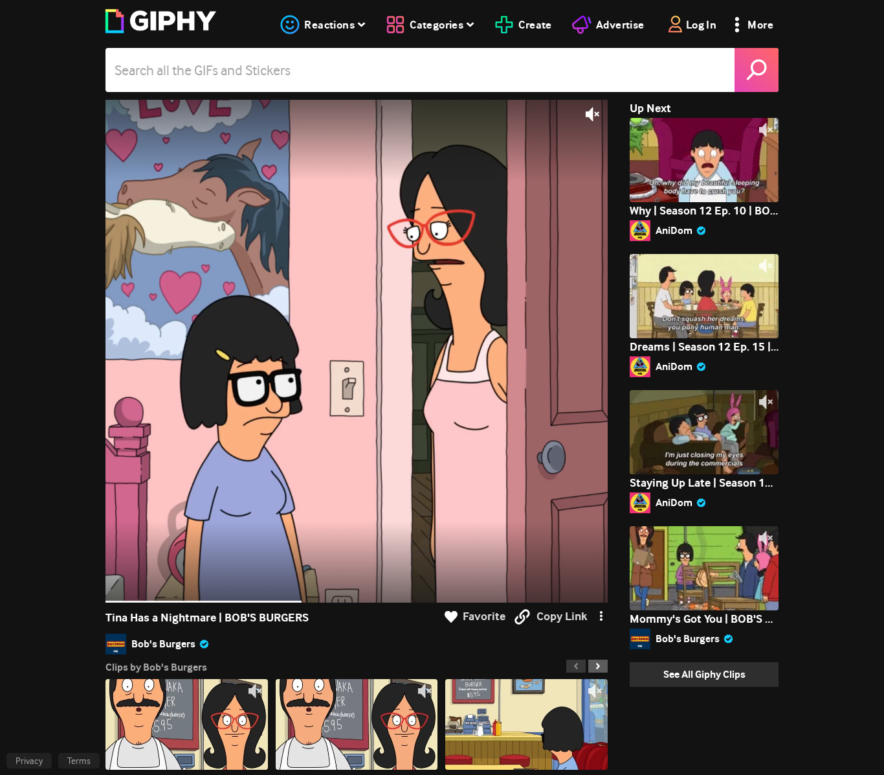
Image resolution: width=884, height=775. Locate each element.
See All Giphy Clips (704, 674)
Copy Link (561, 616)
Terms (79, 761)
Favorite (484, 616)
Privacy (29, 761)
